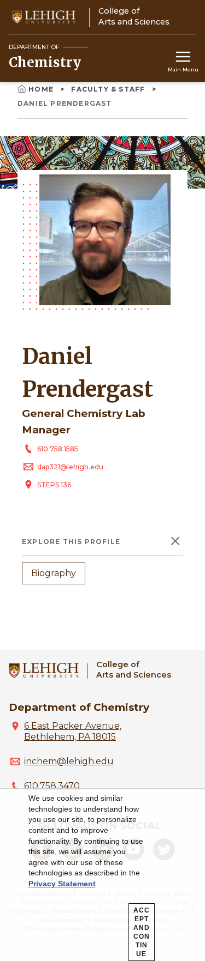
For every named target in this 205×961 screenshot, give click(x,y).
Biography (53, 573)
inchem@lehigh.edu (69, 761)
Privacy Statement (62, 883)
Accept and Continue (141, 932)
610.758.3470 (52, 786)
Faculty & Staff (109, 89)
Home (42, 89)
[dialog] (102, 875)
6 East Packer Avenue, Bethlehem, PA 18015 (72, 731)
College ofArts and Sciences (133, 670)
